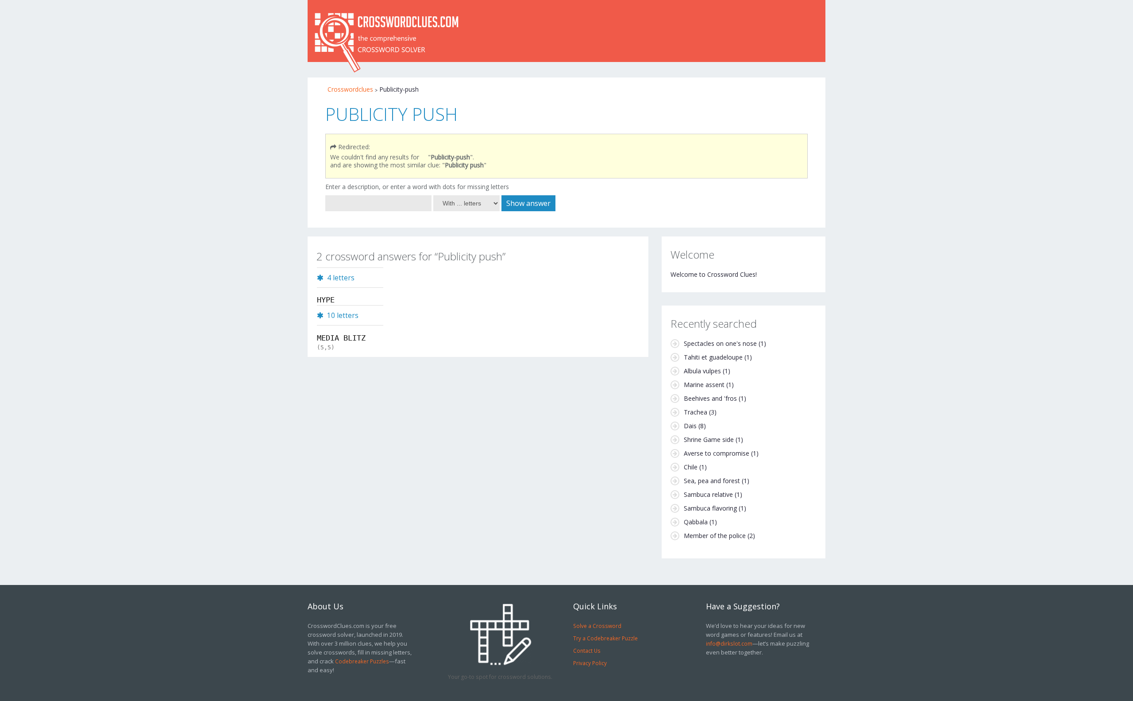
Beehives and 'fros (710, 398)
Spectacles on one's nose (720, 343)
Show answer (528, 203)
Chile (691, 467)
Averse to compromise (716, 453)
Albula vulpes (702, 371)
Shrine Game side (709, 439)
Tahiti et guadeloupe (713, 357)
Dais (690, 426)
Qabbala (696, 522)
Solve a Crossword (597, 625)
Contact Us (587, 650)
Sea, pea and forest (712, 480)
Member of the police (715, 535)
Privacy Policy (590, 662)
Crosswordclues (350, 89)
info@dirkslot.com (729, 643)
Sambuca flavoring (710, 508)
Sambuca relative (708, 494)
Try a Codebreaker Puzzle (605, 638)
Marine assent (704, 384)
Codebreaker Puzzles (362, 661)
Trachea (695, 412)
